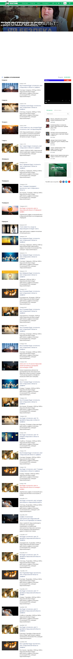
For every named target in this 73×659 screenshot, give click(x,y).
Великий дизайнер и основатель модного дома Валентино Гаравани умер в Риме (59, 126)
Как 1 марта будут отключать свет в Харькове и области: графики (31, 147)
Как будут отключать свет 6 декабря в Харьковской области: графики (30, 610)
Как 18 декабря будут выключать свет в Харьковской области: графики (30, 574)
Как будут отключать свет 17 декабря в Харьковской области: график (30, 592)
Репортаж (32, 3)
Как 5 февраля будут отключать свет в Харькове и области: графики (30, 256)
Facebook (63, 182)
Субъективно (57, 110)
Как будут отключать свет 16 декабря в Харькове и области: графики (30, 420)
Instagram (61, 182)
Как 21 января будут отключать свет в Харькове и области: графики (30, 383)
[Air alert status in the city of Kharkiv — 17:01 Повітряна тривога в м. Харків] (36, 6)
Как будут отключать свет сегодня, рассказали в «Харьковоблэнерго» (31, 501)
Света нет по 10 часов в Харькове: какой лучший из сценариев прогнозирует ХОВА (31, 365)
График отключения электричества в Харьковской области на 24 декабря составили (30, 518)
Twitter (66, 182)
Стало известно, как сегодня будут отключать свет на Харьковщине (31, 128)
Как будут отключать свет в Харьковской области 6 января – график (30, 487)
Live (53, 3)
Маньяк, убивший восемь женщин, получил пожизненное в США (58, 119)
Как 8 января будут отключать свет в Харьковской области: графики (31, 453)
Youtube (69, 182)
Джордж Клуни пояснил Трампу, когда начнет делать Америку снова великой (59, 141)
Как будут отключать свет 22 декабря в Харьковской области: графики (30, 538)
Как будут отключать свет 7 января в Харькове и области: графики (31, 470)
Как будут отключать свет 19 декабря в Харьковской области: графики (30, 556)
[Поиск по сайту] (62, 3)
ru (59, 3)
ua (56, 3)
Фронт (38, 3)
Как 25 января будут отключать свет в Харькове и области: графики (30, 311)
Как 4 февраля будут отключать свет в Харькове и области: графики (30, 274)
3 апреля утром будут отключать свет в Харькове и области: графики (30, 107)
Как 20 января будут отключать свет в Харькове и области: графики (30, 401)
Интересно (49, 110)
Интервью (4, 28)
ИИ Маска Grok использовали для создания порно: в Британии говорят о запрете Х (59, 134)
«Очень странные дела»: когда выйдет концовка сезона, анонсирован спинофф (57, 149)
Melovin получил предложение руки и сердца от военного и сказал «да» (59, 156)
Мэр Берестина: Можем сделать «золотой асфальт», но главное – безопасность (22, 23)
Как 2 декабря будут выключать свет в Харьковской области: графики (30, 645)
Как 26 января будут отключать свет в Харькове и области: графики (30, 293)
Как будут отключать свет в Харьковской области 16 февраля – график (31, 210)
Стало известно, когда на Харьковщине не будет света (29, 228)
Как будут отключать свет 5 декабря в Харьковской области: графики (30, 629)
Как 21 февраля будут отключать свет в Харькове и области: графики (30, 166)
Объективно (25, 3)
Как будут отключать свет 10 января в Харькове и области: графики (29, 436)
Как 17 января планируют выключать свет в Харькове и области (29, 188)
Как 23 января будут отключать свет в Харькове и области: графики (30, 329)
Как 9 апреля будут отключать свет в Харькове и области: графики (31, 86)
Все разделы (45, 3)
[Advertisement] (36, 42)
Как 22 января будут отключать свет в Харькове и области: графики (30, 347)
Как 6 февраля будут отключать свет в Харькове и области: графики (30, 240)
